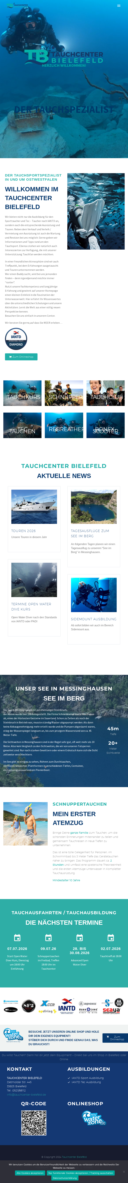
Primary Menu (119, 5)
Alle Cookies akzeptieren (30, 1173)
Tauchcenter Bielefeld (74, 1157)
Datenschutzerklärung (65, 1178)
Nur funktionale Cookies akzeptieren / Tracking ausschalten (80, 1173)
